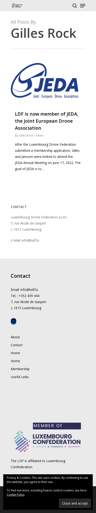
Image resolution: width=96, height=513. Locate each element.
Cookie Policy (15, 495)
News (39, 135)
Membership (20, 369)
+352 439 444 (29, 295)
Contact (17, 345)
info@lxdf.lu (29, 289)
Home (15, 353)
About (15, 337)
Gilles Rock (26, 135)
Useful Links (20, 377)
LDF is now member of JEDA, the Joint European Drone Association (46, 121)
